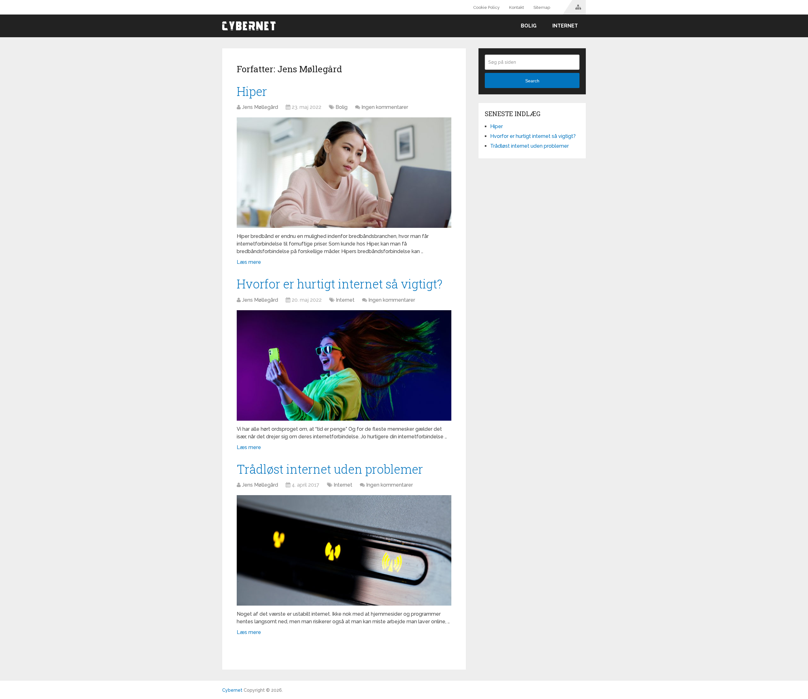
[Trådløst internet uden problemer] (344, 550)
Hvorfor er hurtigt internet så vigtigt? (340, 284)
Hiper (252, 91)
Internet (565, 26)
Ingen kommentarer (384, 107)
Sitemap (541, 7)
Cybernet (232, 690)
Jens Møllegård (260, 107)
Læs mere (249, 262)
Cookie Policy (486, 7)
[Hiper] (344, 172)
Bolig (529, 26)
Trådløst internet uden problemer (330, 469)
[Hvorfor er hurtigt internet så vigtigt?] (344, 365)
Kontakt (516, 7)
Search (532, 80)
